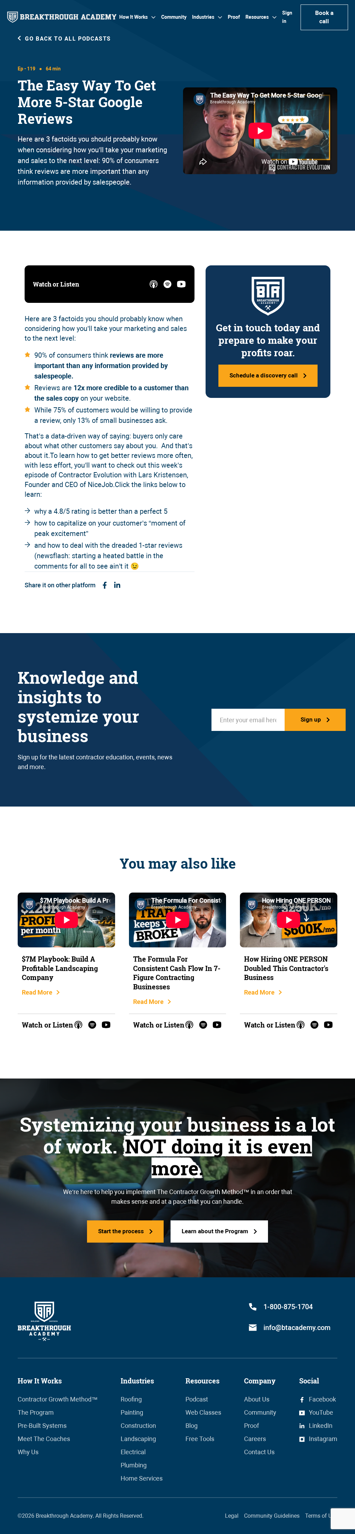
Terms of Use (321, 1515)
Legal (232, 1515)
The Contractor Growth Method (200, 1191)
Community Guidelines (272, 1515)
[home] (61, 17)
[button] (137, 17)
